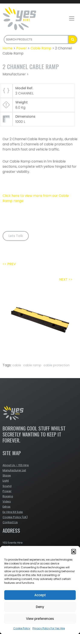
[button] (73, 551)
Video (7, 501)
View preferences (40, 618)
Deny (40, 607)
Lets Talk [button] (15, 235)
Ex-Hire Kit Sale (13, 512)
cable (16, 365)
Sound (7, 486)
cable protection (57, 365)
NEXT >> (65, 279)
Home (8, 48)
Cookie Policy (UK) (15, 517)
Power (21, 48)
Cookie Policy (21, 628)
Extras (6, 506)
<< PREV (9, 264)
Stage (7, 475)
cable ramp (32, 365)
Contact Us (10, 522)
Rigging (8, 496)
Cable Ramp (41, 48)
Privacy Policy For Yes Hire (48, 628)
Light (6, 480)
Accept (40, 595)
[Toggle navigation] (71, 18)
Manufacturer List (14, 470)
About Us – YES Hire (16, 465)
